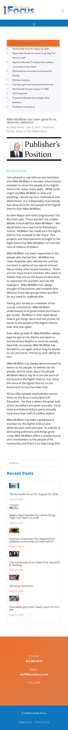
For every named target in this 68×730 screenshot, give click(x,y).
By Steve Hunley (17, 171)
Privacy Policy (25, 722)
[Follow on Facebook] (30, 688)
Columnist (48, 127)
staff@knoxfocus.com (34, 674)
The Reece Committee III (23, 106)
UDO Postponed (19, 93)
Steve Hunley (17, 127)
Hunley (11, 131)
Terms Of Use (42, 722)
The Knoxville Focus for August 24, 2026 (30, 48)
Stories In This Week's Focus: (31, 131)
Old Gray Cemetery (21, 80)
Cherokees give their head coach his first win (32, 84)
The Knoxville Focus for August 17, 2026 (30, 89)
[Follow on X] (37, 688)
